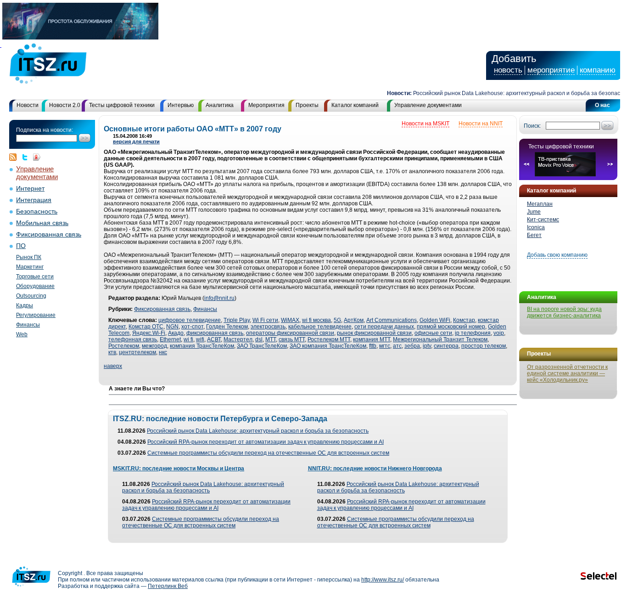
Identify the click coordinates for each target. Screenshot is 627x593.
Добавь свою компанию (557, 255)
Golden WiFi (435, 320)
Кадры (24, 305)
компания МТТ (371, 339)
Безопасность (36, 211)
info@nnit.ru (219, 298)
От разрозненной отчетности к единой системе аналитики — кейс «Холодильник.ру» (567, 373)
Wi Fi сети (265, 320)
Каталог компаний (355, 105)
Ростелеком (123, 346)
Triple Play (237, 320)
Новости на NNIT (481, 123)
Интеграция (33, 200)
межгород (154, 346)
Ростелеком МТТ (329, 339)
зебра (412, 346)
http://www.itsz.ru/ (382, 579)
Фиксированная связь (48, 234)
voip (498, 333)
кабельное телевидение (320, 326)
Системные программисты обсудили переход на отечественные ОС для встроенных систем (268, 453)
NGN (172, 326)
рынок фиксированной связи (374, 333)
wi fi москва (316, 320)
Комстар (464, 320)
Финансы (28, 325)
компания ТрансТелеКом (202, 346)
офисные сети (433, 333)
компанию (598, 70)
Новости (28, 105)
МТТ (270, 339)
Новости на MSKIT (425, 123)
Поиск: (532, 126)
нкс (163, 352)
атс (397, 346)
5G (337, 320)
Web (22, 334)
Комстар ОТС (146, 326)
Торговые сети (35, 276)
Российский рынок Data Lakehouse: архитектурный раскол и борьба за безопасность (258, 431)
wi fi (188, 339)
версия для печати (136, 141)
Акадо (176, 333)
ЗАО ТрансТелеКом (262, 346)
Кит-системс (543, 219)
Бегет (534, 235)
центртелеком (137, 352)
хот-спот (192, 326)
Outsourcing (31, 296)
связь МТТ (292, 339)
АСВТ (214, 339)
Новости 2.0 (64, 105)
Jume (534, 212)
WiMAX (290, 320)
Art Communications (391, 320)
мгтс (384, 346)
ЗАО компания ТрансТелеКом (328, 346)
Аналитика (220, 105)
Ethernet (170, 339)
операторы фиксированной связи (290, 333)
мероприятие (551, 70)
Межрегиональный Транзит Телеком (440, 339)
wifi (200, 339)
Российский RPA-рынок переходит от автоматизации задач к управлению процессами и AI (265, 442)
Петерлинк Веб (168, 586)
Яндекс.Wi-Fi (148, 333)
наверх (113, 366)
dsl (259, 339)
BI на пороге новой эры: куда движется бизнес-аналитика (564, 312)
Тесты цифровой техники (122, 105)
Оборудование (35, 286)
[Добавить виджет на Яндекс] (36, 157)
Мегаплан (540, 204)
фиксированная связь (214, 333)
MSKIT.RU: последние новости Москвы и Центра (178, 468)
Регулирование (36, 315)
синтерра (446, 346)
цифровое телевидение (189, 320)
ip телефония (473, 333)
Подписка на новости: (44, 130)
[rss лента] (15, 157)
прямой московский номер (451, 326)
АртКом (354, 320)
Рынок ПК (28, 257)
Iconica (536, 227)
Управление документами (428, 105)
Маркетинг (30, 267)
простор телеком (483, 346)
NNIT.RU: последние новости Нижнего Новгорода (375, 468)
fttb (372, 346)
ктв (112, 352)
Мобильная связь (42, 223)
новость (508, 70)
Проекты (307, 105)
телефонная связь (132, 339)
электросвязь (268, 326)
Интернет (30, 188)
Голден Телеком (227, 326)
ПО (21, 246)
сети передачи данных (384, 326)
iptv (427, 346)
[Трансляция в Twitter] (27, 157)
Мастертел (238, 339)
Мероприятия (266, 105)
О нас (602, 105)
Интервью (181, 105)
